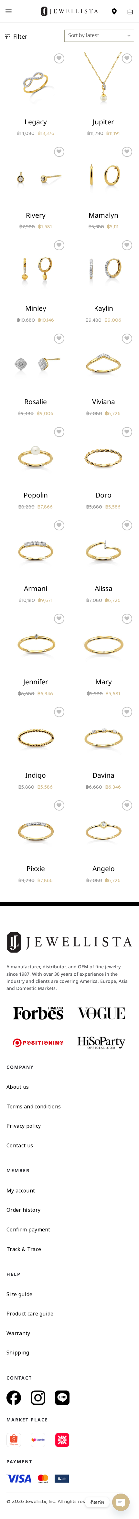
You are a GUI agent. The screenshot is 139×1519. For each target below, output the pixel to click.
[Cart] (130, 11)
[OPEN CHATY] (121, 1502)
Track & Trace (23, 1249)
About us (17, 1086)
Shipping (17, 1352)
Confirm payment (28, 1229)
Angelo (103, 869)
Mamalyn (103, 215)
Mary (103, 682)
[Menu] (8, 11)
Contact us (19, 1145)
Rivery (36, 215)
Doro (103, 495)
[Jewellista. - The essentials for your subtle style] (69, 11)
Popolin (36, 495)
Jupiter (103, 122)
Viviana (103, 402)
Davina (103, 775)
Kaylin (103, 308)
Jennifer (35, 682)
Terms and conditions (33, 1106)
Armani (35, 588)
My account (20, 1190)
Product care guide (30, 1313)
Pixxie (36, 869)
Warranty (18, 1333)
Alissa (103, 588)
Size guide (19, 1294)
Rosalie (35, 402)
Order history (23, 1209)
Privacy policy (23, 1125)
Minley (35, 308)
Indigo (35, 775)
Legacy (36, 122)
